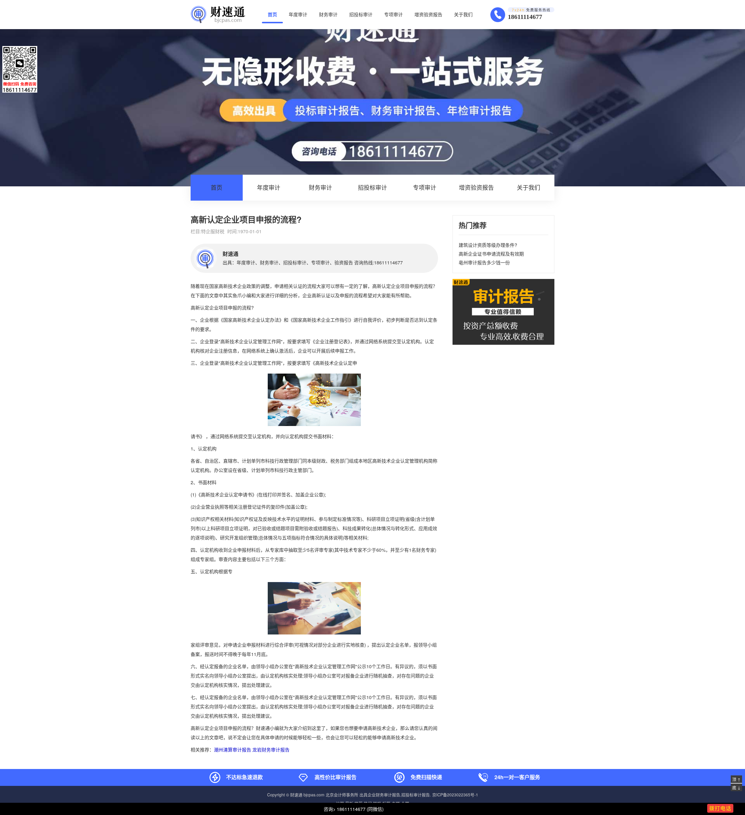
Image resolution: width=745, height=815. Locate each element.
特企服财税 (212, 231)
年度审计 (298, 14)
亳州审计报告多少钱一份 (484, 262)
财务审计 (328, 14)
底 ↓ (736, 787)
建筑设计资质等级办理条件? (488, 245)
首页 (272, 14)
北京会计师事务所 (342, 795)
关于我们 (463, 14)
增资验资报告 (428, 14)
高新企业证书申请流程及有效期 (491, 253)
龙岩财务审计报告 (271, 749)
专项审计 (393, 14)
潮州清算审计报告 (232, 749)
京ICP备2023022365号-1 (455, 795)
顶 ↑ (736, 779)
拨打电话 (720, 808)
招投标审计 (360, 14)
